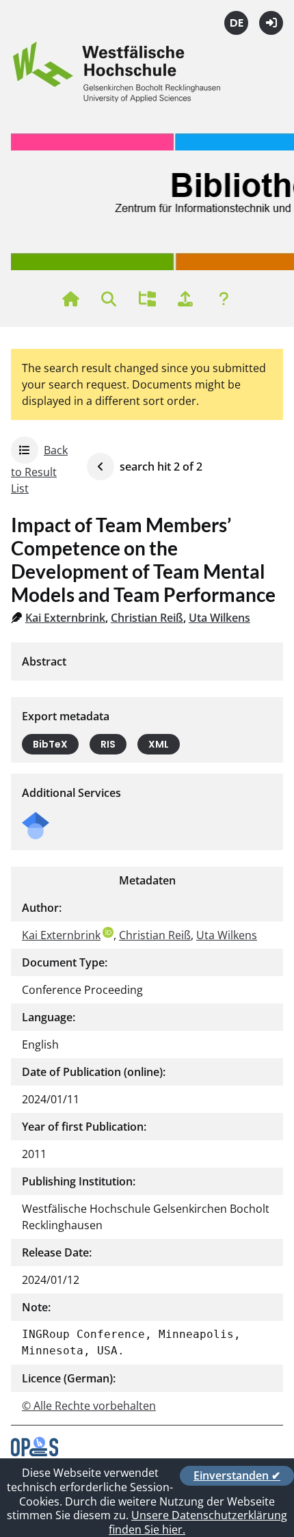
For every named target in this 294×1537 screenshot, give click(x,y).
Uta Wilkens (219, 617)
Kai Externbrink (65, 617)
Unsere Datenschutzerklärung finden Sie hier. (198, 1522)
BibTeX (50, 744)
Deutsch (236, 23)
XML (158, 744)
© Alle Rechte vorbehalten (89, 1405)
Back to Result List (39, 469)
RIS (108, 744)
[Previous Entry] (100, 466)
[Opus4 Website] (34, 1452)
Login (271, 23)
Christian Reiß (147, 617)
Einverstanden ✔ (236, 1475)
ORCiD (108, 932)
